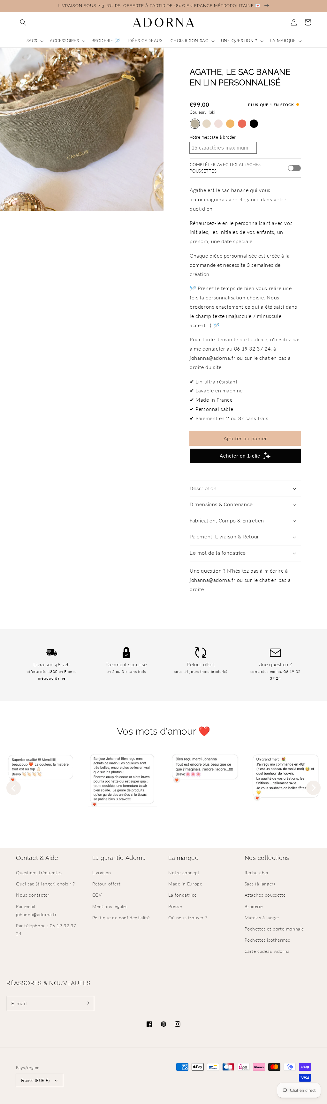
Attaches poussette (265, 895)
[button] (23, 22)
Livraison (101, 872)
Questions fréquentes (39, 872)
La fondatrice (182, 895)
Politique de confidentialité (121, 917)
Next (313, 788)
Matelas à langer (262, 917)
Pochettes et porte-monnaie (274, 928)
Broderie (254, 906)
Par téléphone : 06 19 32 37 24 (46, 929)
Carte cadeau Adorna (267, 951)
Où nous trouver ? (187, 917)
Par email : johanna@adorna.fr (36, 910)
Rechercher (257, 872)
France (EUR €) (35, 1080)
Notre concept (184, 872)
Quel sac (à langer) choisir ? (45, 883)
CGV (97, 895)
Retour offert (106, 883)
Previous (13, 788)
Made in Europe (185, 883)
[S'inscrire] (87, 1003)
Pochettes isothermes (267, 940)
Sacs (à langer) (260, 883)
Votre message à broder (213, 137)
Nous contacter (32, 895)
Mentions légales (110, 906)
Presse (175, 906)
